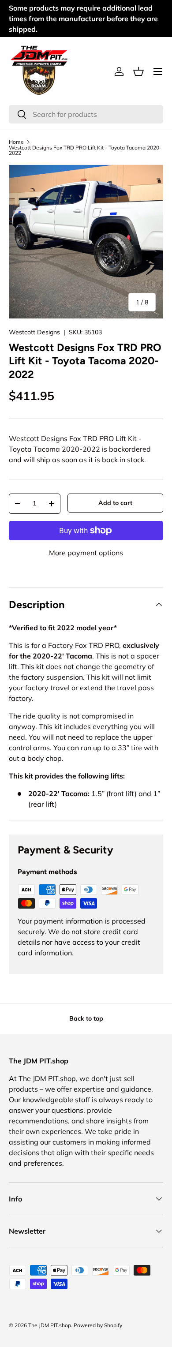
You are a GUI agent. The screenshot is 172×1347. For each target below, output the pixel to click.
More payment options (86, 552)
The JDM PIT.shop (49, 1325)
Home (16, 142)
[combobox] (86, 114)
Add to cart (115, 503)
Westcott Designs (34, 332)
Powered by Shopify (98, 1325)
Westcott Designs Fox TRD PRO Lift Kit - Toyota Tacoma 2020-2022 (85, 150)
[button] (138, 71)
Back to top (86, 1018)
